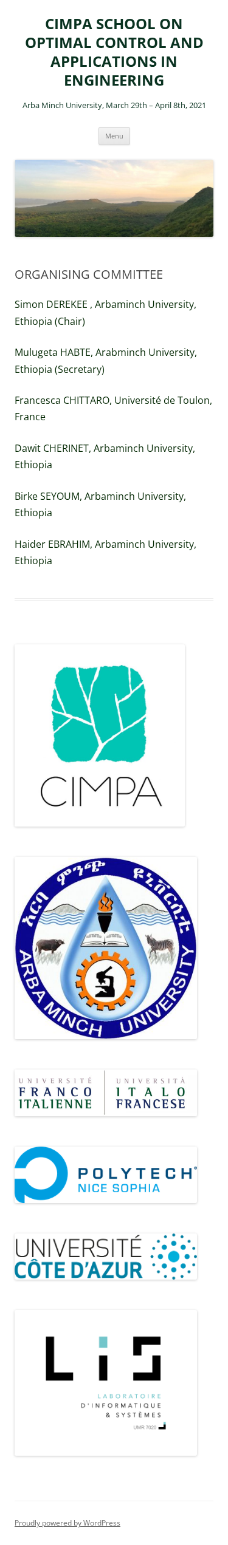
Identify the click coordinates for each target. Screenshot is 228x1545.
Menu (114, 135)
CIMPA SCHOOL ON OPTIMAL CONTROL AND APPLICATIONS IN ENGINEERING (114, 52)
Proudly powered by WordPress (67, 1523)
